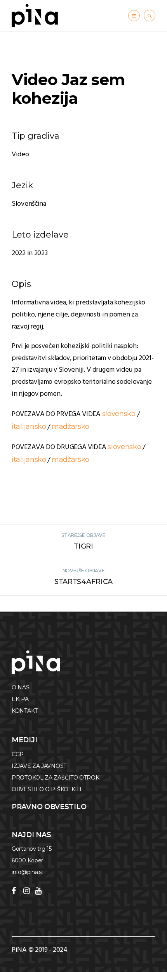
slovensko (119, 413)
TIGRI (83, 546)
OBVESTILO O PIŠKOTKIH (47, 789)
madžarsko (70, 426)
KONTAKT (25, 710)
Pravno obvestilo (49, 806)
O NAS (21, 687)
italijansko (29, 426)
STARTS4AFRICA (83, 581)
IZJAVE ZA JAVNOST (39, 765)
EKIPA (20, 699)
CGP (18, 754)
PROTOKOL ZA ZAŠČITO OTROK (55, 777)
